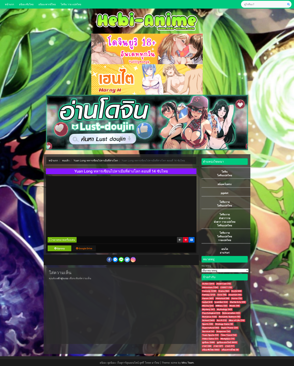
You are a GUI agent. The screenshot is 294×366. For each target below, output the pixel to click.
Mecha (207, 306)
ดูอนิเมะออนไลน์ (227, 342)
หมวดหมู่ (206, 265)
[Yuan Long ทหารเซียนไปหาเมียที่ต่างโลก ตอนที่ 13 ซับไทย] (180, 239)
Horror (237, 298)
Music (234, 306)
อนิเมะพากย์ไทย (47, 4)
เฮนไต (224, 248)
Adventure (210, 287)
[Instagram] (133, 259)
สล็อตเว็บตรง (225, 184)
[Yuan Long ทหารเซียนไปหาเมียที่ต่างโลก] (192, 239)
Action (208, 284)
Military (221, 306)
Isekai (207, 302)
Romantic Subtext (229, 317)
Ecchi (236, 291)
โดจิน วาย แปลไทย (71, 4)
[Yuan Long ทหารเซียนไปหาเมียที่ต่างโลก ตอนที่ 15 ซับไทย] (186, 239)
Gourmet (235, 295)
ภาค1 (206, 346)
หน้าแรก (9, 4)
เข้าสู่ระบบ (62, 278)
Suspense (223, 331)
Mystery (208, 309)
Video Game (210, 339)
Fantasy (208, 295)
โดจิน (225, 171)
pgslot (224, 193)
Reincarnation (231, 313)
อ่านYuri (224, 252)
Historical (222, 298)
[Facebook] (109, 259)
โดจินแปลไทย (224, 175)
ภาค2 (218, 346)
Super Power (229, 328)
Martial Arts (237, 302)
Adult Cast (224, 284)
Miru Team (188, 362)
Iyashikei (221, 302)
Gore (221, 295)
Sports (207, 324)
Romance (209, 317)
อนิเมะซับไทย (26, 4)
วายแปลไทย (224, 240)
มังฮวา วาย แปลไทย (224, 221)
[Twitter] (127, 259)
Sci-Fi (222, 320)
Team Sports (210, 335)
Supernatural (210, 328)
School (208, 320)
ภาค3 (229, 346)
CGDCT (226, 287)
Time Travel (228, 335)
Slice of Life (237, 320)
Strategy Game (224, 324)
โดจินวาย (225, 201)
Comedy (209, 291)
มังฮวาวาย (224, 218)
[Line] (121, 259)
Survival (208, 331)
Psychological (211, 313)
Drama (224, 291)
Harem (207, 298)
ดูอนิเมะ (208, 342)
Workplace (227, 339)
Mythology (224, 309)
